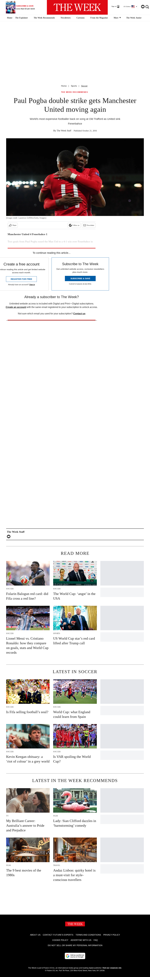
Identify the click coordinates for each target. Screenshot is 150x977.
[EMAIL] (9, 536)
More (116, 18)
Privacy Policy (111, 935)
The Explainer (21, 18)
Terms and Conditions (88, 935)
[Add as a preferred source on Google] (75, 956)
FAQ (96, 940)
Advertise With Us (81, 940)
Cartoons (80, 18)
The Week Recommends (44, 18)
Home (64, 86)
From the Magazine (99, 18)
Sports (74, 86)
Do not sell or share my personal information (75, 945)
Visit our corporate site (111, 968)
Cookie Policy (60, 940)
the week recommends (74, 92)
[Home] (9, 18)
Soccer (84, 86)
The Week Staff (64, 130)
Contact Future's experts (58, 935)
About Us (35, 935)
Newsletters (66, 18)
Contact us (79, 313)
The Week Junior (134, 18)
